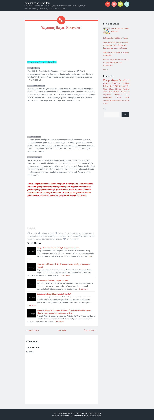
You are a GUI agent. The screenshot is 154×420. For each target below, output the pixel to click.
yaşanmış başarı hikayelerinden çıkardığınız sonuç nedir (69, 236)
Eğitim (106, 86)
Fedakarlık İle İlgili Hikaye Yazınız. (115, 38)
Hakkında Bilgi (47, 233)
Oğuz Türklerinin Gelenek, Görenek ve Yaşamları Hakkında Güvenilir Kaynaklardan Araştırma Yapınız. (115, 45)
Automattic (64, 416)
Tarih (105, 92)
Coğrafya (118, 97)
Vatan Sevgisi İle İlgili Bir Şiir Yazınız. (52, 280)
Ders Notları (114, 92)
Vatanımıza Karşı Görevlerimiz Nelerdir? (54, 294)
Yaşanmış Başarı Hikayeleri (61, 27)
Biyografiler (125, 86)
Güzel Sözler (108, 89)
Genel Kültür (64, 233)
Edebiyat (125, 83)
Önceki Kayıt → (90, 330)
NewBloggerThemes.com (93, 416)
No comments (72, 239)
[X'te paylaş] (32, 228)
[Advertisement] (61, 46)
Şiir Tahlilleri (114, 100)
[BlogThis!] (30, 228)
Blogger (98, 413)
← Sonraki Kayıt (32, 330)
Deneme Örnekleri (111, 83)
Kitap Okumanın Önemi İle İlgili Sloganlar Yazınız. (58, 248)
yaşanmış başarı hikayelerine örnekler (44, 239)
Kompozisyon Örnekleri (37, 3)
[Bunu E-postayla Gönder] (28, 228)
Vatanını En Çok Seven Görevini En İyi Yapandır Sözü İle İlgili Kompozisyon (115, 62)
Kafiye (105, 70)
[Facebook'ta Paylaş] (34, 228)
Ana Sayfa (61, 330)
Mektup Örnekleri (122, 89)
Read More (66, 275)
